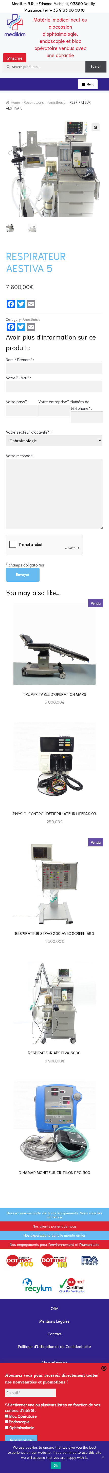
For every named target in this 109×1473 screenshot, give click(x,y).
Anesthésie (57, 102)
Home (15, 102)
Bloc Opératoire (22, 1415)
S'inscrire (15, 57)
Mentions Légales (54, 1320)
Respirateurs (34, 102)
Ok (55, 1465)
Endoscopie (19, 1421)
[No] (102, 1457)
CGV (54, 1308)
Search (95, 66)
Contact (55, 1333)
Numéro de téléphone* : (81, 405)
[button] (96, 127)
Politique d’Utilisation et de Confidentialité (54, 1346)
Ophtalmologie (21, 1427)
